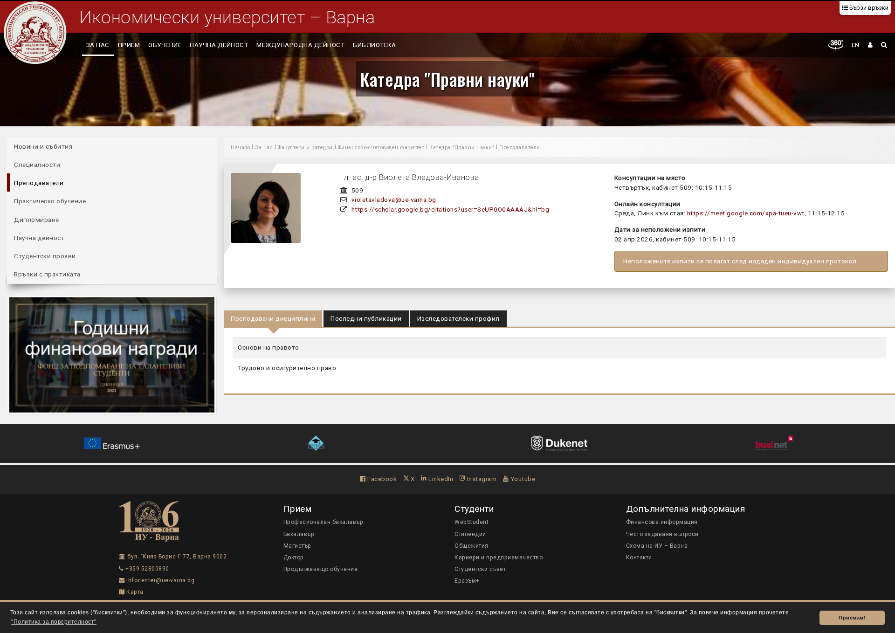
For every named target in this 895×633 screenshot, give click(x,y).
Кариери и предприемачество (498, 557)
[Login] (870, 45)
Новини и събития (43, 146)
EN (856, 44)
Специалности (37, 164)
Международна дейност (300, 44)
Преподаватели (39, 182)
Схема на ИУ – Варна (657, 546)
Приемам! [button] (852, 617)
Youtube (522, 478)
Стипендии (470, 534)
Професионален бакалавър (323, 522)
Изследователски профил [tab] (458, 318)
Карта (134, 592)
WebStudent (471, 522)
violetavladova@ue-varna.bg (393, 199)
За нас (98, 44)
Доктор (293, 557)
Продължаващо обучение (320, 569)
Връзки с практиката (47, 274)
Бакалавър (299, 534)
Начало (240, 147)
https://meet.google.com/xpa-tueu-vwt (746, 213)
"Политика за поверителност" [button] (53, 622)
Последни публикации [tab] (366, 318)
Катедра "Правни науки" (447, 79)
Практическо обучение (50, 201)
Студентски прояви (45, 256)
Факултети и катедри (305, 147)
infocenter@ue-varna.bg (159, 580)
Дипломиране (36, 219)
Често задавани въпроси (662, 534)
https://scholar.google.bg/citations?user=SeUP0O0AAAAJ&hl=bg (450, 209)
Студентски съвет (480, 569)
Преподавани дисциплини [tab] (273, 318)
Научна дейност (219, 44)
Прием (129, 44)
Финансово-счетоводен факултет (381, 147)
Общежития (471, 546)
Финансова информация (662, 522)
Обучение (164, 44)
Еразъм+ (467, 581)
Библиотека (374, 44)
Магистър (297, 546)
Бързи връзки (868, 7)
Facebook (381, 478)
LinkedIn (440, 478)
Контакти (639, 557)
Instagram (480, 478)
